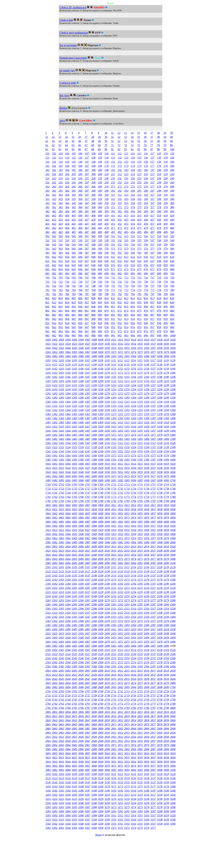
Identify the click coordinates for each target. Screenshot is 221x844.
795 (139, 294)
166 (80, 165)
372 (120, 207)
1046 (81, 347)
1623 (61, 467)
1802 (54, 505)
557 (152, 244)
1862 (54, 517)
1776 (146, 496)
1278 (159, 393)
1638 (159, 467)
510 (106, 236)
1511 (113, 443)
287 (87, 190)
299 (166, 190)
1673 (127, 476)
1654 (133, 472)
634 (133, 261)
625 (74, 261)
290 (106, 190)
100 (172, 149)
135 (139, 157)
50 (105, 141)
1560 (173, 451)
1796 (146, 501)
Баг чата (64, 95)
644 (67, 265)
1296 (146, 397)
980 (172, 331)
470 (106, 228)
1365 (74, 414)
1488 (94, 439)
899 (166, 314)
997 (152, 335)
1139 (166, 364)
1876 (146, 517)
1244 (68, 389)
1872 (120, 517)
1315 (140, 401)
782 (54, 294)
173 (126, 165)
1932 (120, 530)
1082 (54, 356)
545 (74, 244)
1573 (127, 455)
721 (47, 281)
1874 (133, 517)
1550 (107, 451)
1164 (67, 372)
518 (159, 236)
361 (47, 207)
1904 (68, 525)
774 (133, 290)
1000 (173, 335)
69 (99, 145)
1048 (94, 347)
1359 (166, 410)
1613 (127, 463)
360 (172, 203)
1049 (100, 347)
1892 (120, 521)
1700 (173, 480)
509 (100, 236)
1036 (146, 343)
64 (66, 145)
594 (133, 252)
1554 (133, 451)
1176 (146, 372)
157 (152, 161)
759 (166, 285)
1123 (61, 364)
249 (100, 182)
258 (159, 182)
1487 (87, 439)
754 (133, 285)
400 (172, 211)
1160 (172, 368)
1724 (68, 488)
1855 (140, 513)
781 (47, 294)
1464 (68, 434)
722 (54, 281)
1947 (87, 534)
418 (159, 215)
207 (87, 174)
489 (100, 232)
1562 (54, 455)
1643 (61, 472)
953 (126, 327)
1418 (159, 422)
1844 (68, 513)
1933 (127, 530)
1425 (74, 426)
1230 (107, 385)
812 (120, 298)
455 (139, 223)
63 (60, 145)
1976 (146, 538)
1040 (173, 343)
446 (80, 223)
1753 (127, 492)
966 (80, 331)
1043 (61, 347)
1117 (153, 360)
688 (93, 273)
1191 (113, 376)
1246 (81, 389)
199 (166, 170)
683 (61, 273)
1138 (159, 364)
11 (112, 132)
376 (146, 207)
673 (126, 269)
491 (113, 232)
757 (152, 285)
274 (133, 186)
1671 (114, 476)
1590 (107, 459)
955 (139, 327)
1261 (48, 393)
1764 (68, 496)
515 (139, 236)
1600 (173, 459)
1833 (127, 509)
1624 (68, 467)
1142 (54, 368)
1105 (74, 360)
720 (172, 277)
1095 (140, 356)
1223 (61, 385)
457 (152, 223)
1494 (133, 439)
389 (100, 211)
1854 (133, 513)
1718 (159, 484)
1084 (68, 356)
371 (113, 207)
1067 (87, 352)
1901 (48, 525)
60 (171, 141)
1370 (107, 414)
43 (60, 141)
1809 (100, 505)
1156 (146, 368)
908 (93, 319)
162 (54, 165)
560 (172, 244)
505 (74, 236)
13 (125, 132)
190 (106, 170)
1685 (74, 480)
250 (106, 182)
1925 (74, 530)
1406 (81, 422)
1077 (153, 352)
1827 (87, 509)
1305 (74, 401)
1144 (67, 368)
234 (133, 178)
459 (166, 223)
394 (133, 211)
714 (133, 277)
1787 (87, 501)
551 (113, 244)
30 (105, 136)
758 (159, 285)
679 (166, 269)
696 (146, 273)
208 (93, 174)
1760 (173, 492)
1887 (87, 521)
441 (47, 223)
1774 (133, 496)
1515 (140, 443)
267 (87, 186)
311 (113, 194)
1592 (120, 459)
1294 (133, 397)
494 (133, 232)
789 (100, 294)
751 (113, 285)
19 (165, 132)
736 (146, 281)
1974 (133, 538)
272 (120, 186)
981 (47, 335)
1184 (67, 376)
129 (100, 157)
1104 (67, 360)
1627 (87, 467)
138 (159, 157)
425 (74, 219)
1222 (54, 385)
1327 (87, 405)
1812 (120, 505)
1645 (74, 472)
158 (159, 161)
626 (80, 261)
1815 (140, 505)
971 (113, 331)
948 (93, 327)
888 (93, 314)
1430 (107, 426)
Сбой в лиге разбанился (74, 32)
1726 (81, 488)
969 (100, 331)
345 (74, 203)
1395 (140, 418)
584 (67, 252)
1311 (113, 401)
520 (172, 236)
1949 (100, 534)
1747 (87, 492)
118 (159, 153)
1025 (74, 343)
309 (100, 194)
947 (87, 327)
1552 (120, 451)
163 (61, 165)
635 (139, 261)
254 (133, 182)
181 (47, 170)
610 (106, 256)
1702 (54, 484)
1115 (139, 360)
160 (172, 161)
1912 (120, 525)
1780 (173, 496)
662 (54, 269)
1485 (74, 439)
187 (87, 170)
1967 (87, 538)
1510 (107, 443)
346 (80, 203)
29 (99, 136)
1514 (133, 443)
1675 (140, 476)
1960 (173, 534)
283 (61, 190)
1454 (133, 430)
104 (67, 153)
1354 (133, 410)
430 (106, 219)
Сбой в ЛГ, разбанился (73, 7)
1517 (153, 443)
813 (126, 298)
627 (87, 261)
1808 (94, 505)
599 (166, 252)
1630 (107, 467)
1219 (166, 381)
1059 (166, 347)
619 (166, 256)
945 (74, 327)
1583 (61, 459)
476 (146, 228)
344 (67, 203)
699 (166, 273)
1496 (146, 439)
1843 (61, 513)
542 (54, 244)
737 (152, 281)
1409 (100, 422)
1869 (100, 517)
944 (67, 327)
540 (172, 240)
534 (133, 240)
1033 (127, 343)
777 (152, 290)
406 (80, 215)
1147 (87, 368)
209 (100, 174)
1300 (173, 397)
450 (106, 223)
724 (67, 281)
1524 (68, 447)
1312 (120, 401)
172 (120, 165)
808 (93, 298)
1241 (48, 389)
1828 (94, 509)
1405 (74, 422)
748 (93, 285)
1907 (87, 525)
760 (172, 285)
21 (46, 136)
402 (54, 215)
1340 (173, 405)
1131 (113, 364)
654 (133, 265)
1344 (68, 410)
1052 (120, 347)
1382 (54, 418)
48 (92, 141)
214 (133, 174)
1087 (87, 356)
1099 (166, 356)
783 (61, 294)
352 (120, 203)
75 (138, 145)
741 (47, 285)
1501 (48, 443)
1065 (74, 352)
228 (93, 178)
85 (73, 149)
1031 (114, 343)
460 (172, 223)
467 (87, 228)
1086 (81, 356)
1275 (140, 393)
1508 (94, 443)
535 (139, 240)
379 (166, 207)
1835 (140, 509)
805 (74, 298)
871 (113, 310)
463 (61, 228)
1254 (133, 389)
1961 (48, 538)
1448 (94, 430)
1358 (159, 410)
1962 (54, 538)
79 (165, 145)
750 (106, 285)
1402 (54, 422)
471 (113, 228)
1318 (159, 401)
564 (67, 248)
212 (120, 174)
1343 (61, 410)
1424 (68, 426)
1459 (166, 430)
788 (93, 294)
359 (166, 203)
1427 (87, 426)
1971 (114, 538)
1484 (68, 439)
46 (79, 141)
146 (80, 161)
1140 (172, 364)
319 (166, 194)
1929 (100, 530)
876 (146, 310)
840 (172, 302)
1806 (81, 505)
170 (106, 165)
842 (54, 306)
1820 (173, 505)
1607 (87, 463)
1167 (87, 372)
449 (100, 223)
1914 (133, 525)
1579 (166, 455)
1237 (153, 385)
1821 (48, 509)
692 (120, 273)
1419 (166, 422)
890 (106, 314)
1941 (48, 534)
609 (100, 256)
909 (100, 319)
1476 (146, 434)
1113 (126, 360)
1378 (159, 414)
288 (93, 190)
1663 (61, 476)
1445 (74, 430)
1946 (81, 534)
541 (47, 244)
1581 (48, 459)
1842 (54, 513)
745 (74, 285)
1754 (133, 492)
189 (100, 170)
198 (159, 170)
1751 (114, 492)
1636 (146, 467)
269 (100, 186)
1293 (127, 397)
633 (126, 261)
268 (93, 186)
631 (113, 261)
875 (139, 310)
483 (61, 232)
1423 (61, 426)
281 (47, 190)
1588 (94, 459)
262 (54, 186)
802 (54, 298)
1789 (100, 501)
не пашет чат (67, 70)
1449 (100, 430)
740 (172, 281)
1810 (107, 505)
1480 (173, 434)
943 (61, 327)
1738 (159, 488)
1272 (120, 393)
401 (47, 215)
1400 (173, 418)
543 (61, 244)
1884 (68, 521)
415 (139, 215)
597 (152, 252)
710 (106, 277)
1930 (107, 530)
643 (61, 265)
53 (125, 141)
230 (106, 178)
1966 (81, 538)
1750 (107, 492)
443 (61, 223)
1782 (54, 501)
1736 (146, 488)
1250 (107, 389)
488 (93, 232)
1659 (166, 472)
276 (146, 186)
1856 (146, 513)
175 (139, 165)
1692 (120, 480)
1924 (68, 530)
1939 (166, 530)
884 (67, 314)
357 (152, 203)
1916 (146, 525)
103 (61, 153)
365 (74, 207)
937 (152, 323)
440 (172, 219)
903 (61, 319)
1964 (68, 538)
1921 (48, 530)
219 (166, 174)
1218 (159, 381)
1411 (113, 422)
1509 (100, 443)
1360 (173, 410)
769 (100, 290)
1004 (68, 339)
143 (61, 161)
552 (120, 244)
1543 (61, 451)
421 (47, 219)
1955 (140, 534)
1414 (133, 422)
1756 (146, 492)
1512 (120, 443)
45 (73, 141)
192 (120, 170)
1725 (74, 488)
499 (166, 232)
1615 (140, 463)
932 (120, 323)
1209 (100, 381)
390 (106, 211)
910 (106, 319)
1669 (100, 476)
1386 (81, 418)
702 (54, 277)
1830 (107, 509)
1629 (100, 467)
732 (120, 281)
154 (133, 161)
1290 (107, 397)
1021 (48, 343)
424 (67, 219)
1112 (120, 360)
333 (126, 199)
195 (139, 170)
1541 (48, 451)
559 (166, 244)
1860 (173, 513)
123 (61, 157)
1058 (159, 347)
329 (100, 199)
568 (93, 248)
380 (172, 207)
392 (120, 211)
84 (66, 149)
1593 (127, 459)
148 (93, 161)
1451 (114, 430)
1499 (166, 439)
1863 (61, 517)
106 (80, 153)
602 (54, 256)
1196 (146, 376)
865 (74, 310)
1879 (166, 517)
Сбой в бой (66, 20)
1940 (173, 530)
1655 (140, 472)
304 (67, 194)
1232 (120, 385)
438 (159, 219)
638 (159, 261)
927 (87, 323)
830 (106, 302)
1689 (100, 480)
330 (106, 199)
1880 (173, 517)
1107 (87, 360)
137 (152, 157)
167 (87, 165)
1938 (159, 530)
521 (47, 240)
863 (61, 310)
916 (146, 319)
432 (120, 219)
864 (67, 310)
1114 (133, 360)
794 (133, 294)
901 (47, 319)
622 (54, 261)
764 (67, 290)
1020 (173, 339)
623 (61, 261)
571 (113, 248)
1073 (127, 352)
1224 (68, 385)
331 (113, 199)
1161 (48, 372)
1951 (114, 534)
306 (80, 194)
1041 (48, 347)
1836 (146, 509)
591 (113, 252)
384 (67, 211)
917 (152, 319)
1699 (166, 480)
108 (93, 153)
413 (126, 215)
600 (172, 252)
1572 (120, 455)
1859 (166, 513)
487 (87, 232)
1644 (68, 472)
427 (87, 219)
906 (80, 319)
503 (61, 236)
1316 (146, 401)
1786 (81, 501)
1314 (133, 401)
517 (152, 236)
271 (113, 186)
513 (126, 236)
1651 (114, 472)
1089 (100, 356)
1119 (166, 360)
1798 (159, 501)
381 (47, 211)
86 (79, 149)
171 (113, 165)
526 (80, 240)
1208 (94, 381)
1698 (159, 480)
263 (61, 186)
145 (74, 161)
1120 (172, 360)
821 (47, 302)
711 (113, 277)
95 (138, 149)
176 (146, 165)
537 (152, 240)
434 (133, 219)
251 (113, 182)
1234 (133, 385)
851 (113, 306)
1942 (54, 534)
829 (100, 302)
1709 (100, 484)
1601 (48, 463)
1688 (94, 480)
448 (93, 223)
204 (67, 174)
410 (106, 215)
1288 (94, 397)
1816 (146, 505)
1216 (146, 381)
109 (100, 153)
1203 (61, 381)
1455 (140, 430)
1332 (120, 405)
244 (67, 182)
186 (80, 170)
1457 (153, 430)
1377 (153, 414)
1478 (159, 434)
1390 (107, 418)
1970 (107, 538)
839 (166, 302)
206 (80, 174)
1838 (159, 509)
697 (152, 273)
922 (54, 323)
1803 (61, 505)
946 (80, 327)
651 (113, 265)
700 (172, 273)
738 (159, 281)
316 (146, 194)
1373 (127, 414)
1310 (107, 401)
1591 (114, 459)
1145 (74, 368)
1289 (100, 397)
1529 (100, 447)
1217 (153, 381)
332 (120, 199)
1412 (120, 422)
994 (133, 335)
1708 (94, 484)
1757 (153, 492)
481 (47, 232)
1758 (159, 492)
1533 (127, 447)
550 (106, 244)
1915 (140, 525)
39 (165, 136)
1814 (133, 505)
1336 (146, 405)
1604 (68, 463)
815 (139, 298)
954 (133, 327)
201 (47, 174)
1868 (94, 517)
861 (47, 310)
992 (120, 335)
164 (67, 165)
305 (74, 194)
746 (80, 285)
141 (47, 161)
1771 (114, 496)
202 (54, 174)
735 (139, 281)
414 (133, 215)
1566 (81, 455)
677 (152, 269)
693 (126, 273)
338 (159, 199)
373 (126, 207)
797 (152, 294)
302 (54, 194)
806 (80, 298)
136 (146, 157)
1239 (166, 385)
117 (152, 153)
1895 (140, 521)
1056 (146, 347)
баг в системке (68, 45)
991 (113, 335)
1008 (94, 339)
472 (120, 228)
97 (151, 149)
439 (166, 219)
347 (87, 203)
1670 (107, 476)
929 (100, 323)
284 (67, 190)
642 (54, 265)
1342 (54, 410)
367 (87, 207)
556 (146, 244)
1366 (81, 414)
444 (67, 223)
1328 (94, 405)
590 (106, 252)
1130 (107, 364)
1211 (113, 381)
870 (106, 310)
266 (80, 186)
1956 (146, 534)
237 (152, 178)
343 (61, 203)
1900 (173, 521)
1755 (140, 492)
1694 (133, 480)
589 (100, 252)
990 (106, 335)
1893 (127, 521)
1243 (61, 389)
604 (67, 256)
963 (61, 331)
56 (145, 141)
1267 (87, 393)
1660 (173, 472)
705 (74, 277)
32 (119, 136)
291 (113, 190)
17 (151, 132)
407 (87, 215)
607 (87, 256)
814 (133, 298)
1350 (107, 410)
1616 (146, 463)
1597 (153, 459)
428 (93, 219)
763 (61, 290)
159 (166, 161)
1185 (74, 376)
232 (120, 178)
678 (159, 269)
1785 (74, 501)
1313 (127, 401)
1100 (172, 356)
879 (166, 310)
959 (166, 327)
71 (112, 145)
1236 (146, 385)
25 (73, 136)
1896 (146, 521)
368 (93, 207)
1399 (166, 418)
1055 (140, 347)
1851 (114, 513)
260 (172, 182)
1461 (48, 434)
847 (87, 306)
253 (126, 182)
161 (47, 165)
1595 (140, 459)
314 (133, 194)
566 (80, 248)
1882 (54, 521)
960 (172, 327)
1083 (61, 356)
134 (133, 157)
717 (152, 277)
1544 (68, 451)
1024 (68, 343)
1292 (120, 397)
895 (139, 314)
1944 (68, 534)
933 (126, 323)
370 (106, 207)
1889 (100, 521)
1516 (146, 443)
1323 (61, 405)
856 (146, 306)
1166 (81, 372)
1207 (87, 381)
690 (106, 273)
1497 (153, 439)
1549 (100, 451)
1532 (120, 447)
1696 (146, 480)
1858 (159, 513)
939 (166, 323)
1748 (94, 492)
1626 (81, 467)
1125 (74, 364)
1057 (153, 347)
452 (120, 223)
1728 (94, 488)
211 (113, 174)
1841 (48, 513)
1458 (159, 430)
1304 (68, 401)
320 (172, 194)
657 (152, 265)
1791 (114, 501)
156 (146, 161)
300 (172, 190)
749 (100, 285)
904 (67, 319)
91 (112, 149)
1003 (61, 339)
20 (171, 132)
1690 (107, 480)
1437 (153, 426)
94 (132, 149)
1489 (100, 439)
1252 (120, 389)
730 (106, 281)
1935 (140, 530)
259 (166, 182)
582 (54, 252)
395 (139, 211)
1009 (100, 339)
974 (133, 331)
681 (47, 273)
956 (146, 327)
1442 (54, 430)
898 (159, 314)
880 (172, 310)
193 (126, 170)
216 (146, 174)
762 (54, 290)
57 (151, 141)
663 (61, 269)
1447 (87, 430)
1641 (48, 472)
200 (172, 170)
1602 (54, 463)
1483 (61, 439)
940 (172, 323)
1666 (81, 476)
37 (151, 136)
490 (106, 232)
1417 (153, 422)
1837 (153, 509)
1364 (68, 414)
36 (145, 136)
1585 (74, 459)
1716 (146, 484)
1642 (54, 472)
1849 (100, 513)
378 (159, 207)
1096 (146, 356)
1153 (126, 368)
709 (100, 277)
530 (106, 240)
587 (87, 252)
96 (145, 149)
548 (93, 244)
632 (120, 261)
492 (120, 232)
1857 (153, 513)
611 (113, 256)
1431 (114, 426)
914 (133, 319)
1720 (173, 484)
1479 (166, 434)
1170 (107, 372)
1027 (87, 343)
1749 (100, 492)
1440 (173, 426)
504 (67, 236)
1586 (81, 459)
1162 (54, 372)
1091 (114, 356)
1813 (127, 505)
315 (139, 194)
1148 (94, 368)
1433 (127, 426)
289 (100, 190)
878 (159, 310)
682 (54, 273)
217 (152, 174)
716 (146, 277)
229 (100, 178)
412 (120, 215)
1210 (107, 381)
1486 (81, 439)
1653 (127, 472)
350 (106, 203)
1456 (146, 430)
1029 (100, 343)
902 (54, 319)
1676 (146, 476)
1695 (140, 480)
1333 (127, 405)
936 (146, 323)
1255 (140, 389)
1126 (81, 364)
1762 (54, 496)
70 (105, 145)
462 (54, 228)
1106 (81, 360)
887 (87, 314)
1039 (166, 343)
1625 (74, 467)
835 (139, 302)
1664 (68, 476)
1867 (87, 517)
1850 (107, 513)
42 (53, 141)
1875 (140, 517)
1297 (153, 397)
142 (54, 161)
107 (87, 153)
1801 (48, 505)
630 (106, 261)
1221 (48, 385)
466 (80, 228)
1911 (113, 525)
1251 (114, 389)
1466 (81, 434)
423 (61, 219)
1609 (100, 463)
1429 (100, 426)
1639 (166, 467)
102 (54, 153)
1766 (81, 496)
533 (126, 240)
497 (152, 232)
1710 (107, 484)
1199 (166, 376)
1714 (133, 484)
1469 (100, 434)
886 (80, 314)
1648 (94, 472)
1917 (153, 525)
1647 (87, 472)
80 (171, 145)
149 (100, 161)
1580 (173, 455)
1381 (48, 418)
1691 (114, 480)
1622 (54, 467)
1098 (159, 356)
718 (159, 277)
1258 (159, 389)
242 (54, 182)
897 (152, 314)
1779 (166, 496)
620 (172, 256)
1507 (87, 443)
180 (172, 165)
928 (93, 323)
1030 (107, 343)
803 (61, 298)
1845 (74, 513)
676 (146, 269)
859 (166, 306)
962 (54, 331)
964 (67, 331)
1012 (120, 339)
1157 (153, 368)
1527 (87, 447)
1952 (120, 534)
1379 (166, 414)
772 (120, 290)
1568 (94, 455)
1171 (113, 372)
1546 (81, 451)
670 (106, 269)
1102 (54, 360)
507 (87, 236)
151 (113, 161)
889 (100, 314)
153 (126, 161)
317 (152, 194)
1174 (133, 372)
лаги (62, 120)
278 (159, 186)
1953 (127, 534)
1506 (81, 443)
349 (100, 203)
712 (120, 277)
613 (126, 256)
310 (106, 194)
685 (74, 273)
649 (100, 265)
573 (126, 248)
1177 (153, 372)
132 (120, 157)
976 (146, 331)
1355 (140, 410)
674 (133, 269)
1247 (87, 389)
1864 (68, 517)
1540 (173, 447)
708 (93, 277)
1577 (153, 455)
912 (120, 319)
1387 (87, 418)
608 (93, 256)
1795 (140, 501)
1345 (74, 410)
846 (80, 306)
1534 (133, 447)
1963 (61, 538)
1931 (114, 530)
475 (139, 228)
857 (152, 306)
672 (120, 269)
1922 (54, 530)
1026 (81, 343)
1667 (87, 476)
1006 (81, 339)
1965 (74, 538)
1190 (107, 376)
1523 (61, 447)
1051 (114, 347)
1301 (48, 401)
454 (133, 223)
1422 (54, 426)
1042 (54, 347)
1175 (140, 372)
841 (47, 306)
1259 (166, 389)
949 (100, 327)
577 (152, 248)
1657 (153, 472)
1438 (159, 426)
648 (93, 265)
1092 (120, 356)
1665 (74, 476)
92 (119, 149)
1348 (94, 410)
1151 (113, 368)
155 (139, 161)
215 (139, 174)
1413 (127, 422)
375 (139, 207)
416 (146, 215)
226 (80, 178)
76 (145, 145)
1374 (133, 414)
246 (80, 182)
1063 (61, 352)
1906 (81, 525)
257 (152, 182)
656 (146, 265)
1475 (140, 434)
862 (54, 310)
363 (61, 207)
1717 (153, 484)
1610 (107, 463)
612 (120, 256)
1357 (153, 410)
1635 (140, 467)
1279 (166, 393)
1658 (159, 472)
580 (172, 248)
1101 (48, 360)
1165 (74, 372)
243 (61, 182)
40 (171, 136)
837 (152, 302)
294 (133, 190)
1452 (120, 430)
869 (100, 310)
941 (47, 327)
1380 (173, 414)
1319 (166, 401)
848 (93, 306)
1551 (114, 451)
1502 (54, 443)
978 (159, 331)
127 (87, 157)
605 (74, 256)
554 (133, 244)
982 (54, 335)
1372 (120, 414)
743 (61, 285)
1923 (61, 530)
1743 (61, 492)
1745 (74, 492)
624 (67, 261)
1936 (146, 530)
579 (166, 248)
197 (152, 170)
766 (80, 290)
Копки (63, 108)
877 (152, 310)
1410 (107, 422)
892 (120, 314)
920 (172, 319)
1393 (127, 418)
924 (67, 323)
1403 (61, 422)
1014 (133, 339)
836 (146, 302)
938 (159, 323)
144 (67, 161)
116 (146, 153)
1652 (120, 472)
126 (80, 157)
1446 (81, 430)
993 (126, 335)
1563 (61, 455)
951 (113, 327)
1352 (120, 410)
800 (172, 294)
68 (92, 145)
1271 (114, 393)
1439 (166, 426)
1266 (81, 393)
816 (146, 298)
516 (146, 236)
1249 (100, 389)
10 (105, 132)
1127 (87, 364)
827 (87, 302)
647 (87, 265)
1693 (127, 480)
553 (126, 244)
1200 (173, 376)
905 (74, 319)
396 (146, 211)
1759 (166, 492)
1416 (146, 422)
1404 (68, 422)
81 (46, 149)
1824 (68, 509)
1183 (61, 376)
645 (74, 265)
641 (47, 265)
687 (87, 273)
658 (159, 265)
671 (113, 269)
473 (126, 228)
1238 (159, 385)
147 (87, 161)
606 (80, 256)
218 (159, 174)
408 (93, 215)
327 (87, 199)
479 (166, 228)
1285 (74, 397)
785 (74, 294)
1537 (153, 447)
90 (105, 149)
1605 (74, 463)
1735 (140, 488)
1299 (166, 397)
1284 (68, 397)
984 (67, 335)
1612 (120, 463)
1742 (54, 492)
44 (66, 141)
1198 (159, 376)
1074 (133, 352)
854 (133, 306)
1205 (74, 381)
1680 (173, 476)
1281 (48, 397)
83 (60, 149)
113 (126, 153)
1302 (54, 401)
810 (106, 298)
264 (67, 186)
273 (126, 186)
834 (133, 302)
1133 (126, 364)
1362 (54, 414)
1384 (68, 418)
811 (113, 298)
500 (172, 232)
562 (54, 248)
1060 (173, 347)
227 (87, 178)
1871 (114, 517)
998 (159, 335)
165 (74, 165)
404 (67, 215)
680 (172, 269)
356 (146, 203)
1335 (140, 405)
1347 (87, 410)
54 (132, 141)
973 (126, 331)
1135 (140, 364)
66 (79, 145)
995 (139, 335)
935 (139, 323)
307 (87, 194)
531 (113, 240)
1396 (146, 418)
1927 (87, 530)
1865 (74, 517)
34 (132, 136)
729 (100, 281)
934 (133, 323)
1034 (133, 343)
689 (100, 273)
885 (74, 314)
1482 (54, 439)
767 (87, 290)
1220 (173, 381)
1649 (100, 472)
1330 (107, 405)
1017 (153, 339)
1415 (140, 422)
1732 (120, 488)
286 (80, 190)
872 (120, 310)
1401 (48, 422)
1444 (68, 430)
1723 (61, 488)
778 (159, 290)
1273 (127, 393)
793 (126, 294)
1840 (173, 509)
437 (152, 219)
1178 (159, 372)
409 (100, 215)
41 (46, 141)
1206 (81, 381)
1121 (48, 364)
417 (152, 215)
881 (47, 314)
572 (120, 248)
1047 (87, 347)
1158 (159, 368)
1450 (107, 430)
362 (54, 207)
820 (172, 298)
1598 (159, 459)
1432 (120, 426)
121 (47, 157)
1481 (48, 439)
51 (112, 141)
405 (74, 215)
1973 (127, 538)
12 (119, 132)
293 (126, 190)
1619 (166, 463)
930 (106, 323)
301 (47, 194)
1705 (74, 484)
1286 (81, 397)
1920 (173, 525)
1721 (48, 488)
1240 (173, 385)
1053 (127, 347)
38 (158, 136)
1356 (146, 410)
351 (113, 203)
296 (146, 190)
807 (87, 298)
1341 (48, 410)
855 (139, 306)
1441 (48, 430)
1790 (107, 501)
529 (100, 240)
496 (146, 232)
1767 (87, 496)
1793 (127, 501)
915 (139, 319)
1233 (127, 385)
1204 (68, 381)
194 (133, 170)
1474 (133, 434)
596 (146, 252)
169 (100, 165)
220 (172, 174)
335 (139, 199)
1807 (87, 505)
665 (74, 269)
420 (172, 215)
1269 (100, 393)
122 (54, 157)
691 (113, 273)
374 (133, 207)
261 (47, 186)
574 (133, 248)
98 (158, 149)
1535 (140, 447)
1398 (159, 418)
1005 (74, 339)
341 (47, 203)
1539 (166, 447)
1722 (54, 488)
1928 (94, 530)
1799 (166, 501)
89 (99, 149)
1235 (140, 385)
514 (133, 236)
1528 (94, 447)
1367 (87, 414)
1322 (54, 405)
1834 (133, 509)
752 (120, 285)
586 (80, 252)
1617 (153, 463)
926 (80, 323)
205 (74, 174)
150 (106, 161)
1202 (54, 381)
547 (87, 244)
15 (138, 132)
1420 (173, 422)
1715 (140, 484)
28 (92, 136)
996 (146, 335)
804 (67, 298)
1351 (114, 410)
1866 (81, 517)
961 (47, 331)
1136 (146, 364)
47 (86, 141)
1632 (120, 467)
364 (67, 207)
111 (113, 153)
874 (133, 310)
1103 (61, 360)
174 (133, 165)
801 (47, 298)
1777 (153, 496)
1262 (54, 393)
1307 (87, 401)
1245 (74, 389)
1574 (133, 455)
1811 (113, 505)
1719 (166, 484)
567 (87, 248)
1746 (81, 492)
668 (93, 269)
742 (54, 285)
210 (106, 174)
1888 (94, 521)
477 (152, 228)
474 (133, 228)
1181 (48, 376)
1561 (48, 455)
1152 (120, 368)
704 (67, 277)
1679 (166, 476)
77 (151, 145)
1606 (81, 463)
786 (80, 294)
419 (166, 215)
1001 (48, 339)
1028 (94, 343)
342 (54, 203)
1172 (120, 372)
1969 (100, 538)
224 (67, 178)
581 (47, 252)
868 (93, 310)
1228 (94, 385)
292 (120, 190)
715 (139, 277)
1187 (87, 376)
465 (74, 228)
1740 (173, 488)
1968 (94, 538)
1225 (74, 385)
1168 (94, 372)
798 (159, 294)
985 (74, 335)
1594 (133, 459)
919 (166, 319)
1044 (68, 347)
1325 (74, 405)
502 (54, 236)
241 (47, 182)
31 (112, 136)
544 (67, 244)
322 (54, 199)
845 (74, 306)
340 (172, 199)
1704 (68, 484)
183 (61, 170)
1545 (74, 451)
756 (146, 285)
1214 (133, 381)
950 (106, 327)
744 (67, 285)
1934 (133, 530)
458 (159, 223)
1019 (166, 339)
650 (106, 265)
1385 (74, 418)
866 (80, 310)
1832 (120, 509)
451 (113, 223)
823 (61, 302)
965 (74, 331)
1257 (153, 389)
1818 (159, 505)
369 (100, 207)
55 (138, 141)
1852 (120, 513)
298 (159, 190)
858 (159, 306)
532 (120, 240)
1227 (87, 385)
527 (87, 240)
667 (87, 269)
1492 (120, 439)
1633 (127, 467)
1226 (81, 385)
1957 (153, 534)
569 (100, 248)
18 (158, 132)
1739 (166, 488)
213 (126, 174)
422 (54, 219)
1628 (94, 467)
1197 (153, 376)
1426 (81, 426)
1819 (166, 505)
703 (61, 277)
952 (120, 327)
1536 (146, 447)
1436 (146, 426)
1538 (159, 447)
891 (113, 314)
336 (146, 199)
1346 (81, 410)
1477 (153, 434)
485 (74, 232)
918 (159, 319)
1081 (48, 356)
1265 (74, 393)
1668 (94, 476)
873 (126, 310)
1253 (127, 389)
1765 (74, 496)
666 (80, 269)
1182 (54, 376)
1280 (173, 393)
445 (74, 223)
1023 (61, 343)
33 (125, 136)
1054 (133, 347)
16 (145, 132)
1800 (173, 501)
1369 (100, 414)
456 (146, 223)
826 (80, 302)
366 (80, 207)
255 (139, 182)
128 (93, 157)
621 (47, 261)
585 (74, 252)
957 (152, 327)
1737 (153, 488)
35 (138, 136)
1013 (127, 339)
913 (126, 319)
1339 (166, 405)
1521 (48, 447)
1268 (94, 393)
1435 (140, 426)
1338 (159, 405)
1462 (54, 434)
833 (126, 302)
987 (87, 335)
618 (159, 256)
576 (146, 248)
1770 (107, 496)
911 (113, 319)
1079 (166, 352)
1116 (146, 360)
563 (61, 248)
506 (80, 236)
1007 (87, 339)
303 (61, 194)
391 (113, 211)
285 (74, 190)
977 (152, 331)
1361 (48, 414)
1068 (94, 352)
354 (133, 203)
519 (166, 236)
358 (159, 203)
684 (67, 273)
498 (159, 232)
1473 (127, 434)
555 (139, 244)
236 (146, 178)
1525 (74, 447)
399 (166, 211)
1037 (153, 343)
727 (87, 281)
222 (54, 178)
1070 (107, 352)
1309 (100, 401)
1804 (68, 505)
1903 (61, 525)
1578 (159, 455)
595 (139, 252)
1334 (133, 405)
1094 (133, 356)
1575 (140, 455)
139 (166, 157)
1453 (127, 430)
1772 (120, 496)
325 (74, 199)
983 (61, 335)
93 (125, 149)
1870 (107, 517)
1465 (74, 434)
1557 (153, 451)
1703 (61, 484)
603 (61, 256)
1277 (153, 393)
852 (120, 306)
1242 (54, 389)
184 (67, 170)
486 (80, 232)
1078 (159, 352)
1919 (166, 525)
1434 (133, 426)
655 (139, 265)
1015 (140, 339)
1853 (127, 513)
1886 (81, 521)
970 (106, 331)
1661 (48, 476)
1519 (166, 443)
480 (172, 228)
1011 (113, 339)
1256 (146, 389)
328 (93, 199)
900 (172, 314)
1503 (61, 443)
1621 (48, 467)
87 (86, 149)
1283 (61, 397)
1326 (81, 405)
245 (74, 182)
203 (61, 174)
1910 (107, 525)
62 (53, 145)
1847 (87, 513)
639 (166, 261)
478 (159, 228)
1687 (87, 480)
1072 (120, 352)
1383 (61, 418)
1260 (173, 389)
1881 (48, 521)
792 (120, 294)
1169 (100, 372)
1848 (94, 513)
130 (106, 157)
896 (146, 314)
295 (139, 190)
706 (80, 277)
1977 (153, 538)
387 (87, 211)
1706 (81, 484)
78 (158, 145)
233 (126, 178)
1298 (159, 397)
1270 (107, 393)
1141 (48, 368)
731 (113, 281)
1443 (61, 430)
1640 (173, 467)
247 (87, 182)
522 (54, 240)
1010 (107, 339)
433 (126, 219)
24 (66, 136)
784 (67, 294)
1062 (54, 352)
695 (139, 273)
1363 (61, 414)
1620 (173, 463)
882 (54, 314)
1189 (100, 376)
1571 (114, 455)
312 (120, 194)
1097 (153, 356)
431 (113, 219)
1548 (94, 451)
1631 (114, 467)
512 (120, 236)
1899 (166, 521)
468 (93, 228)
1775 (140, 496)
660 (172, 265)
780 (172, 290)
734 (133, 281)
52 (119, 141)
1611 (113, 463)
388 (93, 211)
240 (172, 178)
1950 (107, 534)
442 (54, 223)
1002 (54, 339)
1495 (140, 439)
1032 (120, 343)
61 (46, 145)
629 (100, 261)
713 (126, 277)
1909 (100, 525)
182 (54, 170)
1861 (48, 517)
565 (74, 248)
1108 (94, 360)
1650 (107, 472)
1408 (94, 422)
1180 (172, 372)
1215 (140, 381)
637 (152, 261)
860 (172, 306)
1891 (114, 521)
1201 (48, 381)
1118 (159, 360)
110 (106, 153)
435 (139, 219)
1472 (120, 434)
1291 (114, 397)
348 (93, 203)
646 (80, 265)
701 (47, 277)
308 (93, 194)
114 (133, 153)
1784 (68, 501)
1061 (48, 352)
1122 (54, 364)
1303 (61, 401)
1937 (153, 530)
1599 (166, 459)
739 (166, 281)
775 (139, 290)
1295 (140, 397)
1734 (133, 488)
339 (166, 199)
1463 (61, 434)
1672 (120, 476)
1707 (87, 484)
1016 (146, 339)
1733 (127, 488)
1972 (120, 538)
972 (120, 331)
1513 (127, 443)
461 (47, 228)
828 (93, 302)
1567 (87, 455)
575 (139, 248)
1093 (127, 356)
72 (119, 145)
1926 (81, 530)
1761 (48, 496)
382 (54, 211)
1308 (94, 401)
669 (100, 269)
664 (67, 269)
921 (47, 323)
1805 (74, 505)
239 (166, 178)
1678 (159, 476)
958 (159, 327)
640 (172, 261)
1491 (114, 439)
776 (146, 290)
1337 (153, 405)
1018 (159, 339)
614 (133, 256)
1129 (100, 364)
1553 (127, 451)
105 (74, 153)
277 (152, 186)
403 (61, 215)
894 (133, 314)
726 (80, 281)
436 (146, 219)
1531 (114, 447)
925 (74, 323)
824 (67, 302)
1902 (54, 525)
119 (165, 153)
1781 (48, 501)
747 (87, 285)
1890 (107, 521)
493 (126, 232)
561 (47, 248)
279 (166, 186)
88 (92, 149)
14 (132, 132)
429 (100, 219)
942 (54, 327)
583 (61, 252)
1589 (100, 459)
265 (74, 186)
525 (74, 240)
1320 (173, 401)
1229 (100, 385)
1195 (140, 376)
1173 (126, 372)
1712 (120, 484)
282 (54, 190)
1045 (74, 347)
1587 (87, 459)
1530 (107, 447)
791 (113, 294)
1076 (146, 352)
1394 (133, 418)
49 (99, 141)
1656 (146, 472)
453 (126, 223)
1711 (113, 484)
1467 (87, 434)
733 (126, 281)
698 (159, 273)
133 (126, 157)
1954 (133, 534)
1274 (133, 393)
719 (166, 277)
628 (93, 261)
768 (93, 290)
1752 (120, 492)
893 (126, 314)
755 (139, 285)
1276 (146, 393)
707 (87, 277)
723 (61, 281)
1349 (100, 410)
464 (67, 228)
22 (53, 136)
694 (133, 273)
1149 (100, 368)
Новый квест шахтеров (73, 57)
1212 (120, 381)
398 (159, 211)
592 (120, 252)
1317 (153, 401)
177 (152, 165)
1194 (133, 376)
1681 (48, 480)
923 (61, 323)
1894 (133, 521)
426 (80, 219)
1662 (54, 476)
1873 (127, 517)
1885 (74, 521)
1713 (127, 484)
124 (67, 157)
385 (74, 211)
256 (146, 182)
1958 (159, 534)
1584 (68, 459)
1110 (107, 360)
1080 (173, 352)
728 (93, 281)
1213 (127, 381)
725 (74, 281)
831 (113, 302)
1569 (100, 455)
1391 (114, 418)
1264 (68, 393)
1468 (94, 434)
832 (120, 302)
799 (166, 294)
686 (80, 273)
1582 (54, 459)
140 (172, 157)
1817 (153, 505)
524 (67, 240)
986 (80, 335)
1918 (159, 525)
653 (126, 265)
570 (106, 248)
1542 (54, 451)
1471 (114, 434)
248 (93, 182)
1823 (61, 509)
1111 (113, 360)
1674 (133, 476)
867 (87, 310)
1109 (100, 360)
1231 (114, 385)
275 (139, 186)
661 (47, 269)
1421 (48, 426)
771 (113, 290)
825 (74, 302)
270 (106, 186)
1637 (153, 467)
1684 (68, 480)
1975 (140, 538)
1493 (127, 439)
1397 (153, 418)
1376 (146, 414)
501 (47, 236)
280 (172, 186)
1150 (107, 368)
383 (61, 211)
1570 (107, 455)
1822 (54, 509)
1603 (61, 463)
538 (159, 240)
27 (86, 136)
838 (159, 302)
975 (139, 331)
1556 (146, 451)
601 (47, 256)
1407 (87, 422)
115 (139, 153)
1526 (81, 447)
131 (113, 157)
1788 (94, 501)
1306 (81, 401)
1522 (54, 447)
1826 (81, 509)
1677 (153, 476)
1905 (74, 525)
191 (113, 170)
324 (67, 199)
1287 (87, 397)
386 (80, 211)
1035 (140, 343)
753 (126, 285)
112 (120, 153)
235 (139, 178)
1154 (133, 368)
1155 (140, 368)
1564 (68, 455)
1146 (81, 368)
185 (74, 170)
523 (61, 240)
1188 (94, 376)
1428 (94, 426)
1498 (159, 439)
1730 (107, 488)
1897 (153, 521)
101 (47, 153)
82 (53, 149)
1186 (81, 376)
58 (158, 141)
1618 (159, 463)
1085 (74, 356)
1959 (166, 534)
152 (120, 161)
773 (126, 290)
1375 (140, 414)
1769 (100, 496)
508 (93, 236)
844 (67, 306)
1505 (74, 443)
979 (166, 331)
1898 (159, 521)
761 (47, 290)
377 (152, 207)
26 (79, 136)
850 (106, 306)
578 (159, 248)
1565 (74, 455)
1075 (140, 352)
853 (126, 306)
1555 (140, 451)
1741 (48, 492)
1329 (100, 405)
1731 (114, 488)
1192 (120, 376)
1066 (81, 352)
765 (74, 290)
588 (93, 252)
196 (146, 170)
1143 (61, 368)
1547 (87, 451)
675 (139, 269)
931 (113, 323)
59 (165, 141)
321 (47, 199)
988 (93, 335)
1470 (107, 434)
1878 (159, 517)
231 (113, 178)
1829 (100, 509)
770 (106, 290)
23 (60, 136)
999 (166, 335)
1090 (107, 356)
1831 (114, 509)
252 (120, 182)
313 (126, 194)
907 (87, 319)
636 (146, 261)
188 (93, 170)
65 (73, 145)
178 (159, 165)
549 (100, 244)
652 (120, 265)
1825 (74, 509)
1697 (153, 480)
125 (74, 157)
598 (159, 252)
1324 (68, 405)
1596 (146, 459)
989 (100, 335)
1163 (61, 372)
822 (54, 302)
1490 (107, 439)
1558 (159, 451)
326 (80, 199)
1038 (159, 343)
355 (139, 203)
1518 (159, 443)
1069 (100, 352)
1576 (146, 455)
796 (146, 294)
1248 (94, 389)
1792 (120, 501)
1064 (68, 352)
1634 (133, 467)
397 (152, 211)
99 (165, 149)
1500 (173, 439)
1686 (81, 480)
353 (126, 203)
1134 (133, 364)
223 (61, 178)
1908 (94, 525)
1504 (68, 443)
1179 (166, 372)
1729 (100, 488)
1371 (114, 414)
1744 (68, 492)
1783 (61, 501)
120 (172, 153)
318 (159, 194)
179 (166, 165)
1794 (133, 501)
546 (80, 244)
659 (166, 265)
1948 (94, 534)
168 (93, 165)
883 (61, 314)
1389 (100, 418)
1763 (61, 496)
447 (87, 223)
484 (67, 232)
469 (100, 228)
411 (113, 215)
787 (87, 294)
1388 (94, 418)
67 (86, 145)
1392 (120, 418)
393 (126, 211)
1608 (94, 463)
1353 (127, 410)
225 (74, 178)
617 (152, 256)
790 (106, 294)
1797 (153, 501)
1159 (166, 368)
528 (93, 240)
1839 (166, 509)
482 (54, 232)
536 (146, 240)
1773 (127, 496)
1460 (173, 430)
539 (166, 240)
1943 (61, 534)
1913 (127, 525)
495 (139, 232)
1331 (114, 405)
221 (47, 178)
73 (125, 145)
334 (133, 199)
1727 (87, 488)
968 (93, 331)
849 (100, 306)
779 (166, 290)
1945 (74, 534)
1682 (54, 480)
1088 (94, 356)
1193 (126, 376)
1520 (173, 443)
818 (159, 298)
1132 (120, 364)
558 (159, 244)
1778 (159, 496)
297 (152, 190)
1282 (54, 397)
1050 (107, 347)
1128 (94, 364)
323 (61, 199)
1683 (61, 480)
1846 (81, 513)
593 (126, 252)
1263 (61, 393)
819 (166, 298)
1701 (48, 484)
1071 (114, 352)
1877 (153, 517)
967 (87, 331)
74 (132, 145)
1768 (94, 496)
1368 (94, 414)
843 (61, 306)
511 (113, 236)
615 (139, 256)
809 (100, 298)
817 (152, 298)
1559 (166, 451)
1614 (133, 463)
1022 (54, 343)
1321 (48, 405)
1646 (81, 472)
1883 (61, 521)
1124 (67, 364)
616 (146, 256)
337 (152, 199)
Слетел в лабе (68, 82)
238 (159, 178)
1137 (153, 364)
